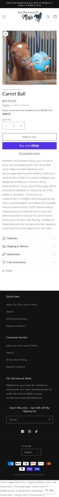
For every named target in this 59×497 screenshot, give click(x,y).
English (28, 452)
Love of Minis (25, 474)
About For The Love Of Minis (21, 304)
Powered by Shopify (37, 474)
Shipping (6, 105)
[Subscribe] (49, 419)
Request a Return (15, 325)
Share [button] (9, 270)
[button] (3, 16)
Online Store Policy (16, 318)
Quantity (6, 119)
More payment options (29, 153)
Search (10, 311)
